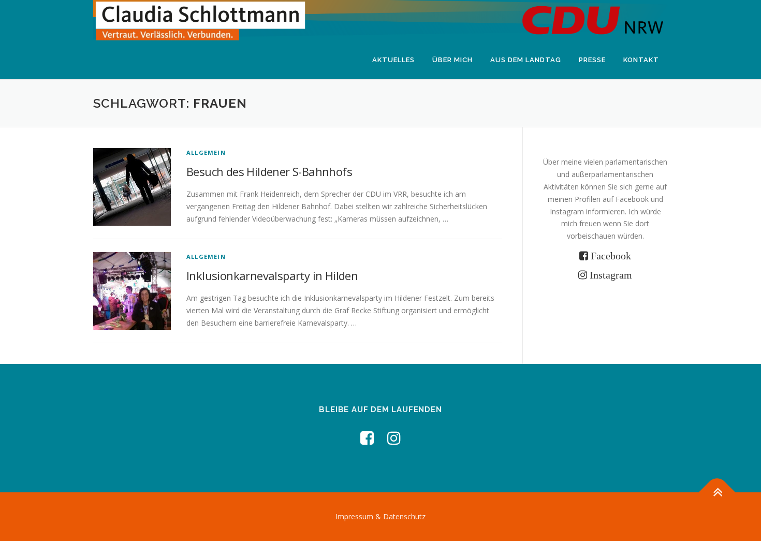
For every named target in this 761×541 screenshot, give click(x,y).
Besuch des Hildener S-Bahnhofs (269, 171)
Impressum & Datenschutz (380, 516)
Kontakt (641, 60)
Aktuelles (393, 60)
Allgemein (206, 152)
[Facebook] (367, 437)
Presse (592, 60)
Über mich (452, 60)
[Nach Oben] (717, 492)
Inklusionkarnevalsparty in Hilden (272, 275)
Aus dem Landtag (525, 60)
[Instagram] (394, 437)
